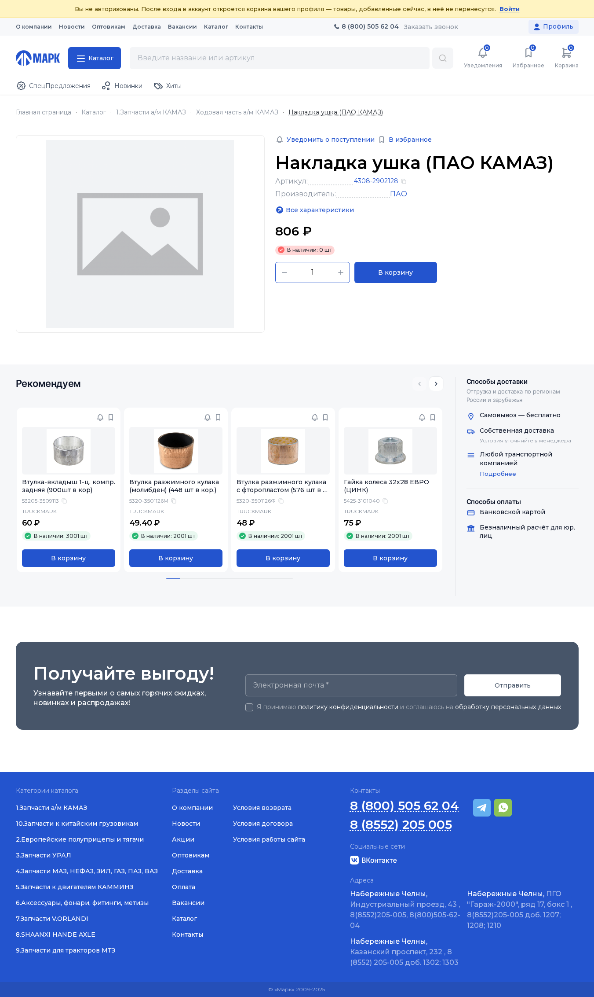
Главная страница (43, 112)
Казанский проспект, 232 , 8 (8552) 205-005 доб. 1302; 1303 (404, 952)
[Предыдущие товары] (419, 384)
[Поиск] (442, 58)
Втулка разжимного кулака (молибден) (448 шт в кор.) (174, 486)
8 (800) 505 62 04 (404, 806)
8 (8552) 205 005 (401, 824)
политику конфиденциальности (348, 707)
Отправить (513, 685)
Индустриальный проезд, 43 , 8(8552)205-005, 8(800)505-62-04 (405, 910)
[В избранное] (110, 417)
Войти (509, 8)
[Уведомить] (100, 417)
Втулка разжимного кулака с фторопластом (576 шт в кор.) (282, 490)
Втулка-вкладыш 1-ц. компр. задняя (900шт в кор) (68, 486)
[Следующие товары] (436, 384)
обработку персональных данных (508, 707)
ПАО (398, 194)
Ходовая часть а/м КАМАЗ (237, 112)
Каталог (93, 112)
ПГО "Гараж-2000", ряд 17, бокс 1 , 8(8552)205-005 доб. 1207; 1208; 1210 (519, 910)
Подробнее (498, 473)
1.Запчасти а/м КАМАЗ (151, 112)
